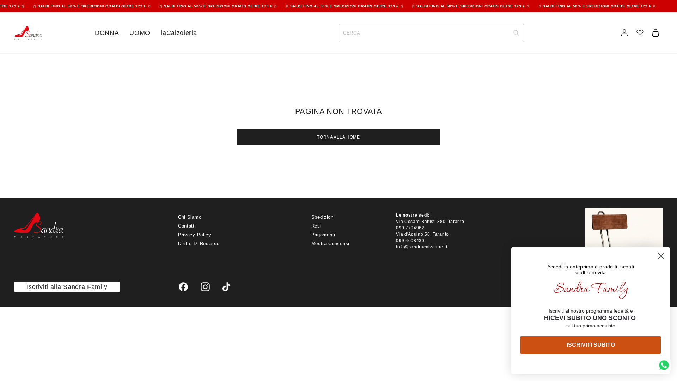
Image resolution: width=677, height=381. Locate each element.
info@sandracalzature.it (421, 246)
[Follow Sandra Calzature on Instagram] (205, 286)
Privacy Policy (194, 234)
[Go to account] (624, 33)
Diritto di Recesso (199, 243)
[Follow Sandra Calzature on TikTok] (226, 286)
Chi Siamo (189, 217)
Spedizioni (323, 217)
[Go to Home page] (28, 33)
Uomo (139, 32)
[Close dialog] (661, 256)
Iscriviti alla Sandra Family (67, 286)
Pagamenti (323, 234)
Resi (316, 226)
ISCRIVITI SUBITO (591, 345)
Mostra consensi (330, 243)
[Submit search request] (516, 33)
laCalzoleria (179, 32)
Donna (107, 32)
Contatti (187, 226)
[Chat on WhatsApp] (664, 365)
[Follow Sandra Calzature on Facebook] (183, 286)
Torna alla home (338, 137)
